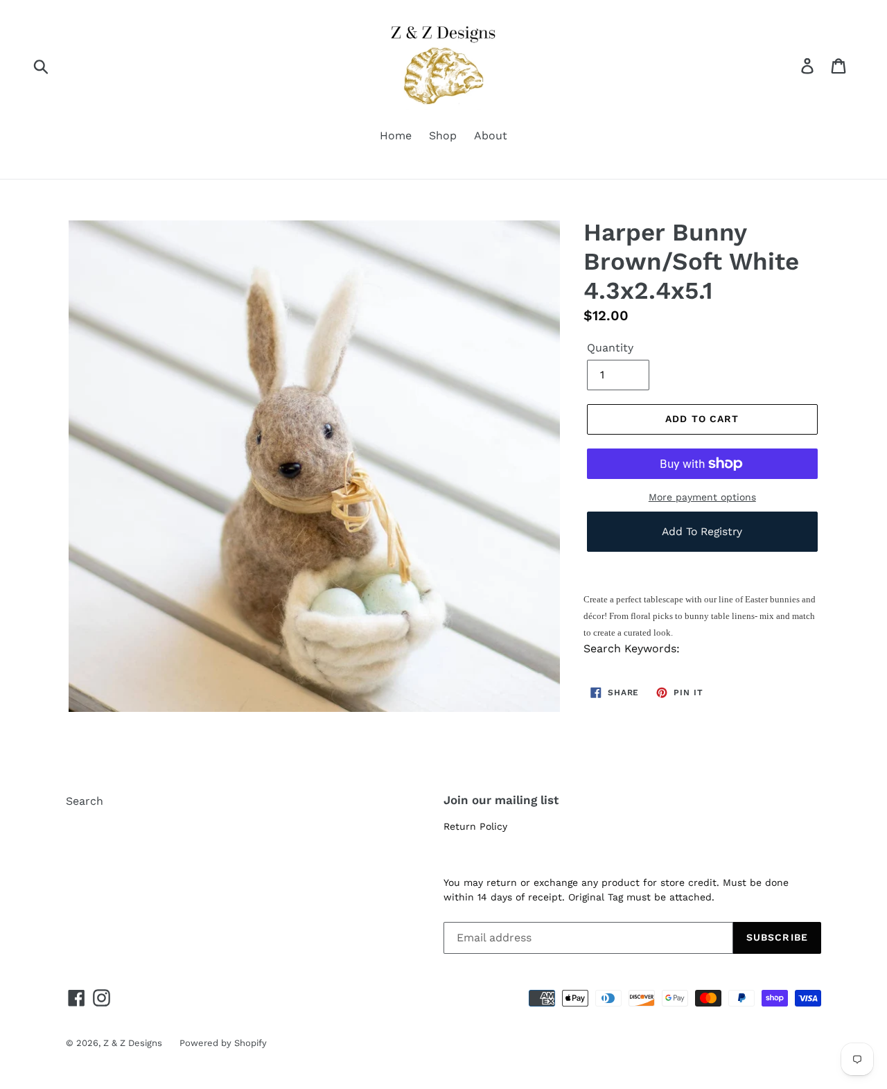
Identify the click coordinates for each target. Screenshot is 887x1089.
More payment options (702, 497)
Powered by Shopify (223, 1043)
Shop (443, 135)
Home (396, 135)
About (490, 135)
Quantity (610, 347)
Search (84, 801)
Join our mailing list (501, 800)
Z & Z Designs (132, 1043)
